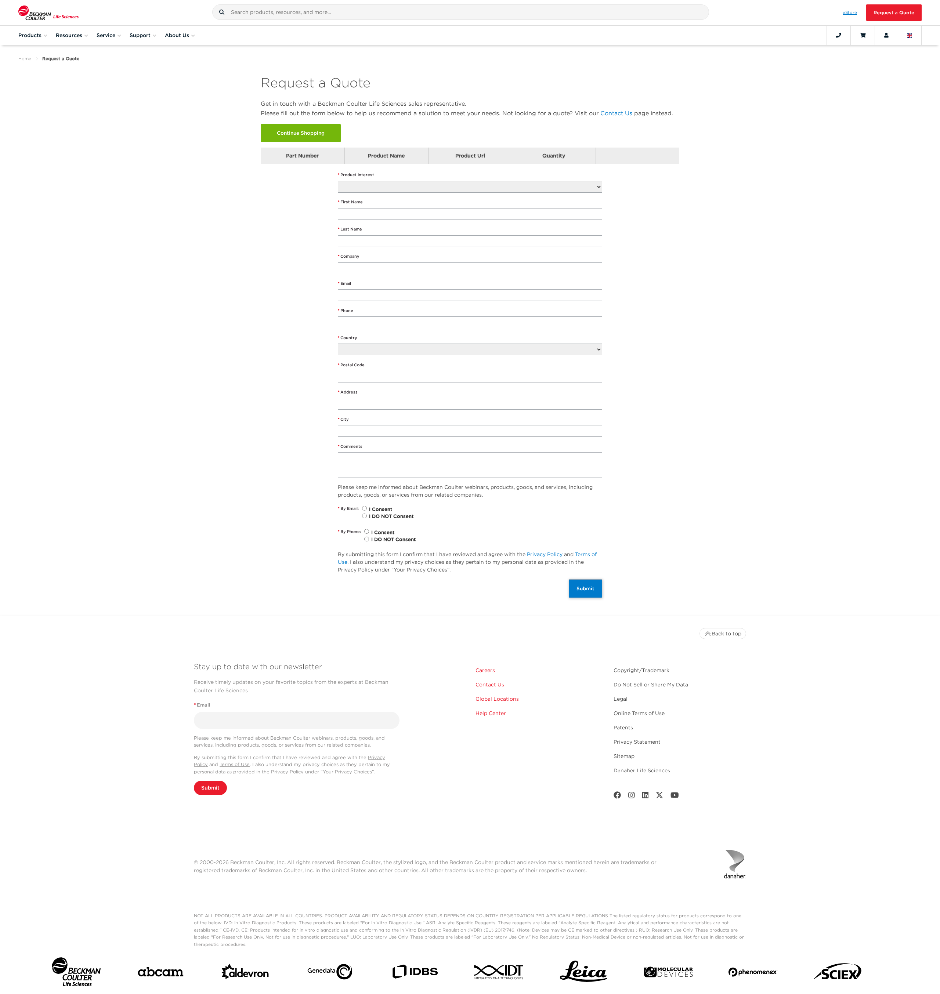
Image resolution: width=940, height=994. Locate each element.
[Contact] (838, 35)
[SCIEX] (837, 973)
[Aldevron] (245, 973)
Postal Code (351, 364)
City (343, 419)
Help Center (491, 713)
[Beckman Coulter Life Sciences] (48, 12)
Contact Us (616, 113)
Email (344, 283)
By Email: (348, 508)
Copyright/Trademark (641, 670)
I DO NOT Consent (391, 516)
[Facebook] (617, 796)
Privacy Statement (637, 742)
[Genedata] (329, 973)
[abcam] (160, 973)
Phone (345, 310)
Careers (485, 670)
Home (24, 58)
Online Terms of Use (639, 713)
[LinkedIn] (645, 796)
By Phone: (349, 531)
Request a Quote (894, 12)
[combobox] (461, 12)
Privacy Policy (545, 554)
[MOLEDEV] (668, 973)
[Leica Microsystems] (583, 973)
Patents (623, 727)
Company (348, 256)
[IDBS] (414, 973)
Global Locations (497, 699)
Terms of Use (235, 764)
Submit (585, 588)
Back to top (726, 633)
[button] (221, 12)
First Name (350, 201)
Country (347, 337)
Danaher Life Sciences (642, 770)
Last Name (350, 229)
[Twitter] (659, 796)
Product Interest (356, 174)
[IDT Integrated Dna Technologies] (499, 974)
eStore (850, 12)
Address (348, 392)
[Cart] (863, 35)
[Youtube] (674, 796)
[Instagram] (631, 796)
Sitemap (624, 756)
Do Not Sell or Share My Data (651, 685)
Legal (621, 699)
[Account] (886, 35)
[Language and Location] (910, 35)
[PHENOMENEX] (752, 973)
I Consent (380, 509)
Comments (350, 446)
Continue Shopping (301, 133)
